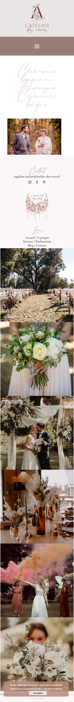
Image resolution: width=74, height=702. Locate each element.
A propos (43, 238)
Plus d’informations (52, 688)
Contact (41, 245)
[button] (34, 137)
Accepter (38, 693)
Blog (31, 245)
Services (28, 241)
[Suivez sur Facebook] (37, 182)
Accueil (30, 238)
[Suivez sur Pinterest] (44, 182)
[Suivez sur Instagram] (30, 182)
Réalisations (43, 241)
